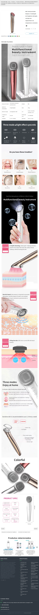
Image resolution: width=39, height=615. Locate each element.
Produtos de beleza (34, 588)
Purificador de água (34, 576)
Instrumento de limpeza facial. (24, 532)
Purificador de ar (23, 562)
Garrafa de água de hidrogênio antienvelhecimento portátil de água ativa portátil (19, 553)
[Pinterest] (5, 580)
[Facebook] (1, 580)
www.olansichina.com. (5, 609)
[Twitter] (3, 580)
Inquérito (31, 33)
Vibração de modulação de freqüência (9, 532)
